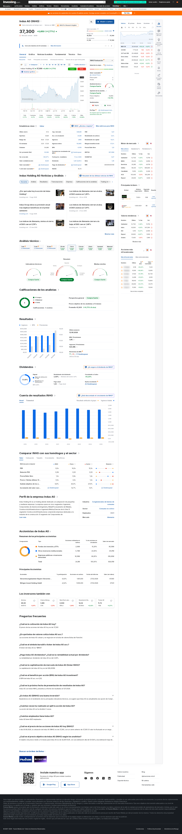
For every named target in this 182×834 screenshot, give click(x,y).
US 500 (123, 50)
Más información (56, 46)
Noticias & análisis (45, 54)
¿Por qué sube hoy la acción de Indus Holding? (34, 192)
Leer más (22, 517)
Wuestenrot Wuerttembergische (89, 600)
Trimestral (30, 400)
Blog (143, 772)
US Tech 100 (125, 53)
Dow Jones (124, 56)
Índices (123, 23)
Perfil (29, 59)
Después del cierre (53, 9)
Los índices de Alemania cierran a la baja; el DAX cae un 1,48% (84, 222)
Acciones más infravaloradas (127, 250)
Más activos (124, 149)
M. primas (131, 23)
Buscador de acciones (103, 6)
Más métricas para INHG (105, 126)
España (31, 9)
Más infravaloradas (127, 257)
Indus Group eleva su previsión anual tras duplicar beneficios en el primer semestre (34, 208)
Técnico (71, 54)
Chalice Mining (44, 600)
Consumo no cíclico (106, 509)
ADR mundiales (72, 9)
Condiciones (140, 829)
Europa (97, 9)
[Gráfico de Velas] (21, 65)
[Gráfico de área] (25, 65)
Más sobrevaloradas (142, 257)
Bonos (139, 23)
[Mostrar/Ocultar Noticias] (69, 65)
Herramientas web (148, 785)
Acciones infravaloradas (140, 9)
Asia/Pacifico (104, 9)
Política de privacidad (154, 829)
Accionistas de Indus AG (34, 531)
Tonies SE (101, 600)
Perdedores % (147, 149)
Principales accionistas (41, 59)
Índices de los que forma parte (75, 59)
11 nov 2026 (77, 157)
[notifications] (173, 2)
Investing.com (23, 214)
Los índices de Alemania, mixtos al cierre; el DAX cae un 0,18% (36, 222)
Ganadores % (135, 149)
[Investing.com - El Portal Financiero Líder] (11, 2)
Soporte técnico (123, 780)
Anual (21, 400)
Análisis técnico (29, 240)
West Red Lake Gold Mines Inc (69, 600)
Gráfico (32, 54)
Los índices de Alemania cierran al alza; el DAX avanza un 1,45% (85, 192)
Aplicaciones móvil (148, 776)
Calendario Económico (87, 6)
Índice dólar (124, 63)
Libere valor (108, 31)
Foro (79, 54)
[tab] (25, 248)
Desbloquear (54, 488)
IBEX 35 (123, 46)
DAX (122, 60)
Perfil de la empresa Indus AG (37, 496)
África (111, 9)
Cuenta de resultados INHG (36, 395)
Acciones (8, 9)
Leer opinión (153, 197)
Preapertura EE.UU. (40, 9)
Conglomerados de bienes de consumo (103, 503)
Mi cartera (145, 780)
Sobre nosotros (123, 772)
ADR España (82, 9)
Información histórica (56, 59)
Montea (23, 600)
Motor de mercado (128, 143)
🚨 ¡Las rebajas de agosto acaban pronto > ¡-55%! (130, 2)
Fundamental (60, 54)
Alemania (110, 517)
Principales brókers (129, 185)
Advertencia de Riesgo (171, 829)
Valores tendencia (128, 216)
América (90, 9)
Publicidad (121, 776)
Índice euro (124, 67)
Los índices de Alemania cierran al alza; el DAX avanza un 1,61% (85, 206)
